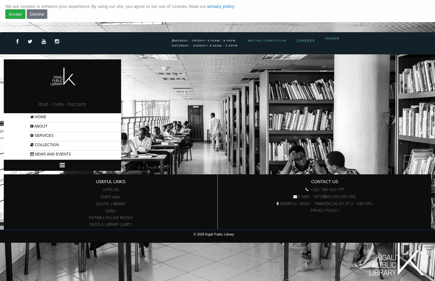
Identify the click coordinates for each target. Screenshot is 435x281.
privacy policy (220, 6)
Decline (37, 14)
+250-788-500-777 (326, 189)
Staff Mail (110, 197)
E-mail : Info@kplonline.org (326, 196)
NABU (110, 211)
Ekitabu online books (111, 217)
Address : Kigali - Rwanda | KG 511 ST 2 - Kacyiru (325, 203)
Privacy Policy (324, 210)
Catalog (110, 189)
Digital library (110, 204)
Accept (15, 14)
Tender (332, 38)
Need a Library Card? (111, 224)
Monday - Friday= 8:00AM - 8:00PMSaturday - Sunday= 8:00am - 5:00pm (205, 43)
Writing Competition (267, 40)
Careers (306, 41)
